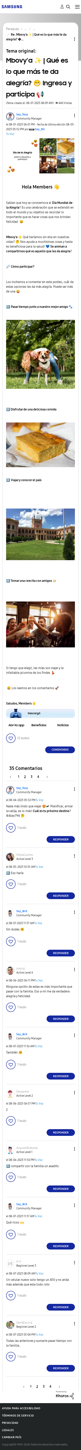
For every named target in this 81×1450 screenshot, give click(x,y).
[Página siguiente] (45, 777)
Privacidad (10, 1423)
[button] (68, 115)
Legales (8, 1430)
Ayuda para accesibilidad (21, 1408)
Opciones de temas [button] (68, 39)
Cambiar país (11, 1437)
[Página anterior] (12, 777)
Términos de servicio (18, 1415)
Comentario (60, 749)
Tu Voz (10, 134)
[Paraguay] (12, 6)
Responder (61, 839)
